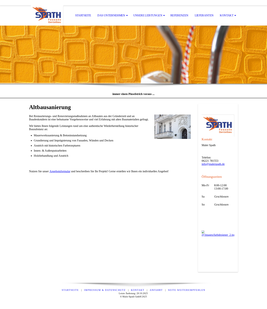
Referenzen (179, 15)
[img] (47, 16)
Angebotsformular (59, 171)
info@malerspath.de (213, 164)
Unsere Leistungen (147, 15)
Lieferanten (204, 15)
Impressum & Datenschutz (105, 290)
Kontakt (226, 15)
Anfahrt (156, 290)
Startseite (83, 15)
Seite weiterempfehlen (186, 290)
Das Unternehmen (111, 15)
